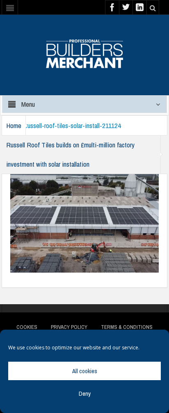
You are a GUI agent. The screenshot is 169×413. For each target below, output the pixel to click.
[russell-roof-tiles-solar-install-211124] (84, 222)
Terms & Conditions (127, 327)
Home (13, 125)
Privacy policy (69, 327)
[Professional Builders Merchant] (84, 50)
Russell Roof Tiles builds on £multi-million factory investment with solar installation (70, 154)
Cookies (26, 327)
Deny (85, 393)
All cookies (84, 371)
